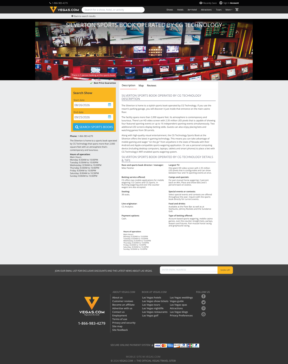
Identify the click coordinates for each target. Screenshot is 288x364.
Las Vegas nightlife (153, 308)
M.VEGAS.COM (143, 356)
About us (117, 297)
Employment (119, 315)
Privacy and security (124, 322)
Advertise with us (122, 308)
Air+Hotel (192, 10)
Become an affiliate (123, 304)
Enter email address (174, 270)
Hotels (180, 10)
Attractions (206, 10)
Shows (169, 10)
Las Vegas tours (151, 304)
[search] (113, 10)
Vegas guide (177, 301)
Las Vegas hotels (151, 297)
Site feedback (120, 330)
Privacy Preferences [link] (181, 315)
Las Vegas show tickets (155, 301)
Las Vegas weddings (181, 297)
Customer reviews (122, 301)
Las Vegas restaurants (154, 312)
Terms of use (119, 319)
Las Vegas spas (178, 304)
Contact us (118, 312)
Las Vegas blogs (179, 312)
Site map (117, 326)
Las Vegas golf (150, 315)
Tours (219, 10)
